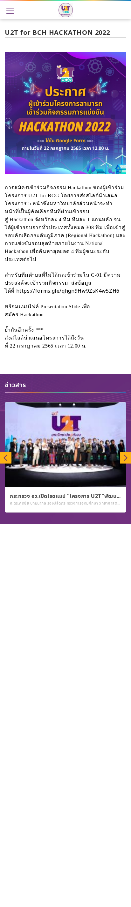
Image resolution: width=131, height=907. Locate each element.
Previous (5, 457)
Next (125, 457)
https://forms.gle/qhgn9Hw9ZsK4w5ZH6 (68, 291)
